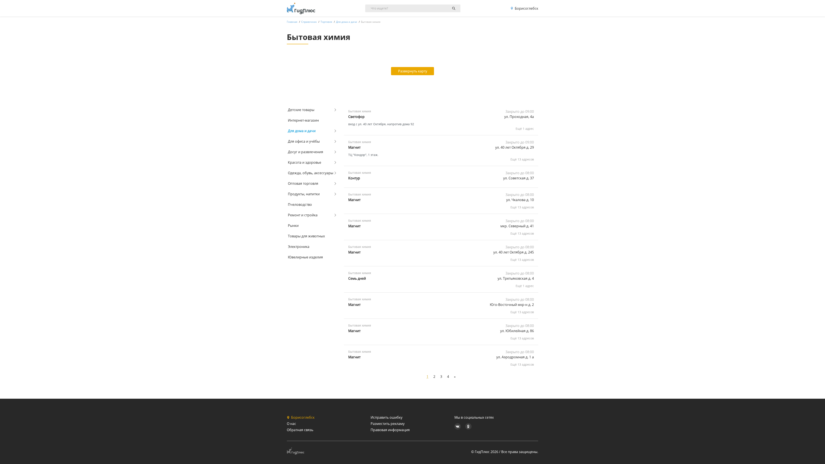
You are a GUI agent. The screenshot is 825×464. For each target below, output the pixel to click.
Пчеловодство (300, 204)
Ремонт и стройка (303, 215)
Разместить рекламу (388, 423)
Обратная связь (300, 429)
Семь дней (357, 278)
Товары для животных (306, 236)
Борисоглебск (526, 8)
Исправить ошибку (386, 417)
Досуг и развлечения (305, 152)
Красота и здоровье (304, 162)
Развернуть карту (412, 71)
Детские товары (301, 109)
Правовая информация (390, 429)
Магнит (354, 147)
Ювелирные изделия (305, 257)
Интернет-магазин (303, 120)
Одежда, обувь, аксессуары (310, 173)
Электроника (298, 246)
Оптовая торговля (303, 183)
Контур (354, 178)
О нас (291, 423)
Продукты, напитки (304, 194)
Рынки (293, 225)
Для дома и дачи (302, 130)
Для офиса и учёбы (304, 141)
